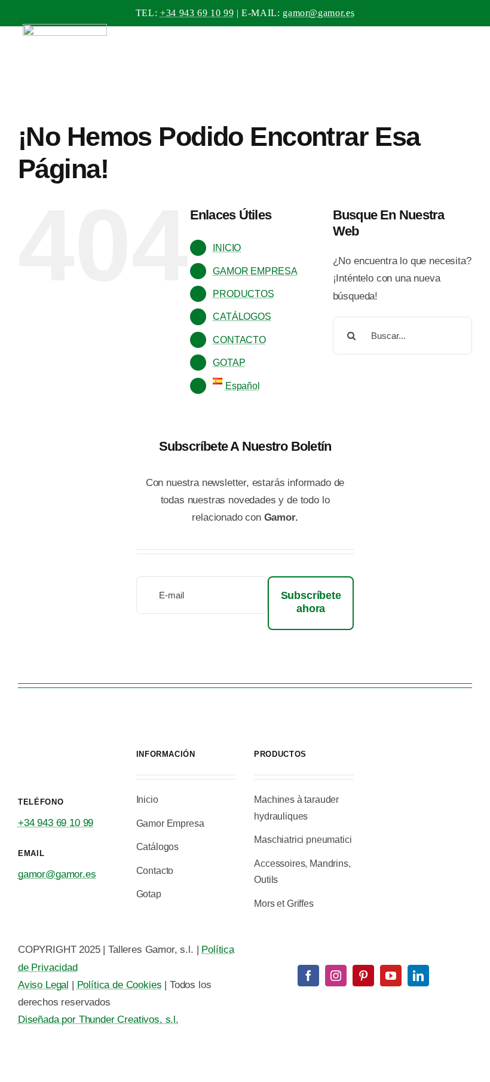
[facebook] (308, 975)
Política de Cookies (119, 985)
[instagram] (336, 975)
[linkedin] (418, 975)
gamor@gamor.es (318, 13)
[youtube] (391, 975)
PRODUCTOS (243, 294)
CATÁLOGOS (242, 316)
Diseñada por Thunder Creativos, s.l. (98, 1019)
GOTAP (229, 362)
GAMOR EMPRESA (255, 271)
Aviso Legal (43, 985)
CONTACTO (239, 340)
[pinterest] (363, 975)
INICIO (227, 248)
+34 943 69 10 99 (197, 13)
